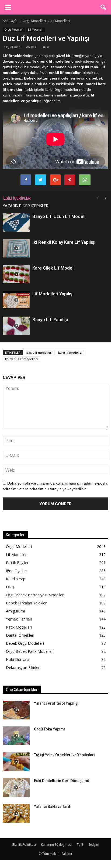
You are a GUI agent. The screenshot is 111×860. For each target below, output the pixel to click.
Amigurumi (15, 611)
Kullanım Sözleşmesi (56, 844)
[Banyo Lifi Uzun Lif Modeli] (16, 222)
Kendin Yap (15, 578)
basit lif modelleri (39, 352)
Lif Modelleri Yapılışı (53, 293)
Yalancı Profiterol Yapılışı (56, 703)
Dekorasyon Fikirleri (23, 667)
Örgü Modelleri (13, 29)
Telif (80, 844)
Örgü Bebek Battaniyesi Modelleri (35, 594)
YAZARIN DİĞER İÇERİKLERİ (26, 206)
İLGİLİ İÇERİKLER (17, 198)
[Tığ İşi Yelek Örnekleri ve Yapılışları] (16, 761)
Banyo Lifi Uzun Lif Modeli (58, 216)
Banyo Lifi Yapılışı (50, 319)
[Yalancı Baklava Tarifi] (16, 813)
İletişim (93, 844)
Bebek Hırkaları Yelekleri (26, 602)
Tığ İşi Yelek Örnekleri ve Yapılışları (64, 755)
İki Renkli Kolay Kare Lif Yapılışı (63, 242)
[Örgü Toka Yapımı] (16, 735)
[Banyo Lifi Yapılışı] (16, 326)
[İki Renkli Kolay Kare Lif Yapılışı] (16, 248)
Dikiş (10, 586)
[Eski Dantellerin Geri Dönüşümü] (16, 787)
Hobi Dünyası (17, 659)
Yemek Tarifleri (19, 619)
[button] (103, 7)
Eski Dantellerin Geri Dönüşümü (61, 781)
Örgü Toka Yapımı (49, 729)
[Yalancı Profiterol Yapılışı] (16, 710)
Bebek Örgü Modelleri (25, 643)
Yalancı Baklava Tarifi (52, 806)
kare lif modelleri (71, 352)
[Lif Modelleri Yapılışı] (16, 300)
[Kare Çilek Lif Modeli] (16, 274)
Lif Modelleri (35, 29)
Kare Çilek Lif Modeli (53, 268)
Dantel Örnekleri (20, 635)
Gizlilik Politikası (24, 844)
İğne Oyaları (16, 570)
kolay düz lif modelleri (21, 359)
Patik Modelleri (19, 627)
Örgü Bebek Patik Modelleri (30, 651)
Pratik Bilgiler (17, 562)
